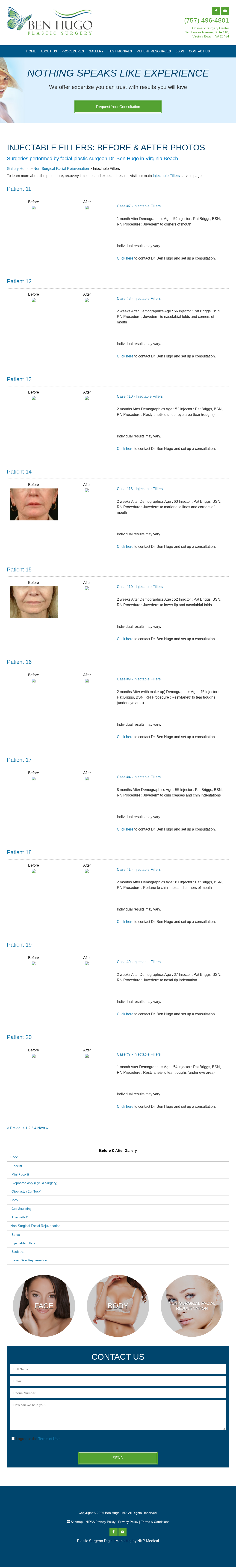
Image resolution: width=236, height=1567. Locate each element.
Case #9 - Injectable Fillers (139, 679)
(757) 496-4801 (206, 20)
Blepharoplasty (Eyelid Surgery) (35, 1183)
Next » (42, 1128)
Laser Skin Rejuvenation (29, 1260)
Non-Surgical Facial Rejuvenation (61, 169)
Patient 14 (19, 471)
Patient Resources (154, 51)
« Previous (15, 1128)
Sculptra (18, 1251)
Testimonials (120, 51)
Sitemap (77, 1522)
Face (14, 1157)
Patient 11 (19, 189)
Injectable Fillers (166, 176)
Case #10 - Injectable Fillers (140, 396)
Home (31, 51)
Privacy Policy (128, 1522)
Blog (179, 51)
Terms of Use (49, 1439)
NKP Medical (148, 1541)
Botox (16, 1234)
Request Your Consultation (118, 107)
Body (14, 1200)
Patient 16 (19, 662)
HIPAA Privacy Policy (100, 1522)
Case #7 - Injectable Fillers (139, 206)
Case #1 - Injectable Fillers (139, 869)
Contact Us (199, 51)
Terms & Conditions (155, 1522)
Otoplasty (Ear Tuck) (26, 1191)
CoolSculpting (22, 1208)
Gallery (96, 51)
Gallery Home (18, 169)
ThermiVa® (20, 1217)
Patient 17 (19, 760)
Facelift (17, 1166)
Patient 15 (19, 569)
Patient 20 (19, 1037)
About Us (49, 51)
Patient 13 (19, 379)
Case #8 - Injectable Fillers (139, 298)
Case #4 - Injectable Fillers (139, 777)
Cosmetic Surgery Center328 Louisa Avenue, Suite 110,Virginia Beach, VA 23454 (207, 32)
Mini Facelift (20, 1174)
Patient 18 (19, 852)
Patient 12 (19, 281)
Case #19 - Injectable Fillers (140, 587)
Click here (125, 258)
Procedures (73, 51)
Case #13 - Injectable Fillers (140, 489)
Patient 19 (19, 945)
